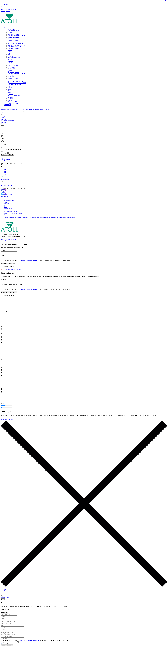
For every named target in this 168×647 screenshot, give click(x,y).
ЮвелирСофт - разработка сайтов (12, 269)
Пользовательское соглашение (13, 214)
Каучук (10, 62)
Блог (5, 207)
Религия (10, 42)
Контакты (7, 205)
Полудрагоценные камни (15, 43)
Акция (3, 4)
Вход (5, 589)
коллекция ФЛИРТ (13, 37)
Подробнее (4, 419)
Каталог (6, 28)
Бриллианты (11, 32)
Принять (10, 419)
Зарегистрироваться (6, 645)
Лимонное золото (13, 39)
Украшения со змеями (14, 46)
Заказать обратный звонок (8, 3)
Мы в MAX (9, 194)
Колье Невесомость (13, 65)
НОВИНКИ (7, 105)
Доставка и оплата (9, 200)
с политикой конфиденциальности (28, 260)
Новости (6, 203)
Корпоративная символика (12, 211)
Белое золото (11, 29)
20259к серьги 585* (6, 179)
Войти (3, 113)
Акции (6, 202)
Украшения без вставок (15, 48)
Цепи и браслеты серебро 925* (17, 45)
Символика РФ (12, 64)
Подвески (11, 53)
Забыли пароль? (5, 597)
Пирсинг (10, 59)
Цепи (9, 54)
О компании (8, 199)
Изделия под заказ (13, 34)
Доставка (7, 4)
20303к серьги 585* (6, 185)
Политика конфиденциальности (13, 213)
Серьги (10, 51)
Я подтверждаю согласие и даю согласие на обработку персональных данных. (36, 260)
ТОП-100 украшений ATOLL (16, 35)
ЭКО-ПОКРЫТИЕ (13, 31)
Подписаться (4, 196)
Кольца (10, 50)
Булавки (10, 61)
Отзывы (6, 210)
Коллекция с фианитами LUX (17, 40)
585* (4, 145)
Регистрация (8, 591)
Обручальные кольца (14, 57)
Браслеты (10, 56)
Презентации (8, 208)
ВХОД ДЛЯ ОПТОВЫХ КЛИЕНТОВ (12, 116)
